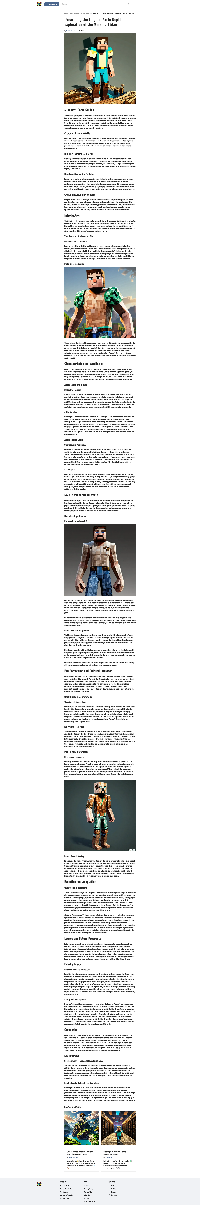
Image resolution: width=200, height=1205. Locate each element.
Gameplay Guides (75, 13)
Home (66, 13)
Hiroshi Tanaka (70, 31)
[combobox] (95, 4)
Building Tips (87, 13)
